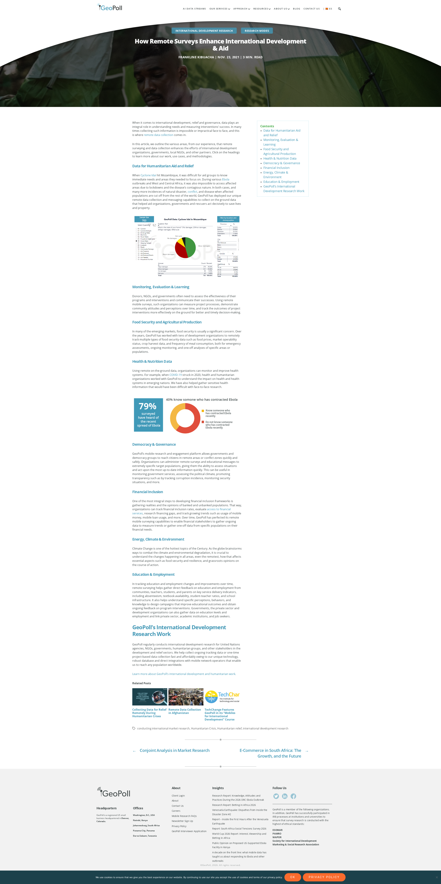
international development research (265, 728)
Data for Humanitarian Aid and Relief (163, 166)
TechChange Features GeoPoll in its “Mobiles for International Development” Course (220, 715)
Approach (240, 8)
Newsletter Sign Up (182, 821)
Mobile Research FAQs (184, 816)
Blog (296, 8)
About (175, 800)
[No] (436, 877)
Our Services (218, 8)
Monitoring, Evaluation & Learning (160, 286)
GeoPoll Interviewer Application (189, 831)
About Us (280, 8)
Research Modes (257, 30)
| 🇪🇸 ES (327, 8)
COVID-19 (176, 375)
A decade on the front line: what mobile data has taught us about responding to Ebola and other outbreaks (239, 856)
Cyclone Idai (148, 175)
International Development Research (204, 30)
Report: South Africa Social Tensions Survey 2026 (239, 828)
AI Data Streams (194, 8)
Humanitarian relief (229, 728)
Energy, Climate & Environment (158, 539)
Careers (176, 810)
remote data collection (158, 135)
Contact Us (312, 8)
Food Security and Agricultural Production (167, 322)
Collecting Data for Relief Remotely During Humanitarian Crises (149, 713)
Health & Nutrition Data (279, 158)
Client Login (178, 795)
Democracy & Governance (281, 163)
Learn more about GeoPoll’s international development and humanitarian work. (184, 674)
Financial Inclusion (276, 168)
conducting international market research (163, 728)
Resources (260, 8)
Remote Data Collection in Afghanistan (184, 711)
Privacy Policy (179, 826)
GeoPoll (206, 865)
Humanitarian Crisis (203, 728)
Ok (292, 877)
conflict (192, 192)
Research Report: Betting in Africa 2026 (234, 805)
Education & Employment (281, 182)
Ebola (225, 179)
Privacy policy (324, 877)
